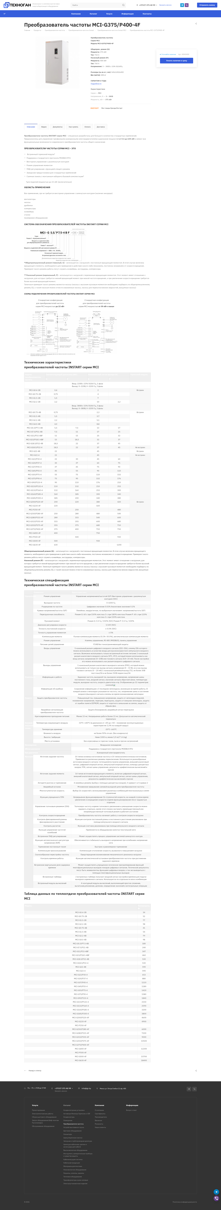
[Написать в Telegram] (216, 1192)
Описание (31, 127)
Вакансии (98, 1120)
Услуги (35, 1105)
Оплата (87, 127)
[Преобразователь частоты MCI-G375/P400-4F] (57, 62)
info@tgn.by (86, 1088)
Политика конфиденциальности (185, 1202)
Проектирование (38, 1110)
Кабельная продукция (71, 1163)
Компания (99, 1105)
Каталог (67, 1105)
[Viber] (187, 5)
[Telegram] (182, 5)
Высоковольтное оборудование (75, 1150)
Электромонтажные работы (42, 1114)
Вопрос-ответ (131, 1110)
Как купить (73, 127)
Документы (58, 127)
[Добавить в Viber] (216, 1198)
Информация (132, 1105)
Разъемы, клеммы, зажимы (73, 1173)
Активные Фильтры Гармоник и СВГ (76, 1114)
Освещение (67, 1120)
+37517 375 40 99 (147, 5)
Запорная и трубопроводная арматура (77, 1141)
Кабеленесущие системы (73, 1159)
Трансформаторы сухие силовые (75, 1180)
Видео (44, 127)
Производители (101, 1117)
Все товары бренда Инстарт (112, 108)
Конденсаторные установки (73, 1110)
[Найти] (124, 5)
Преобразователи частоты (73, 1124)
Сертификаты (100, 1114)
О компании (99, 1110)
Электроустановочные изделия (75, 1183)
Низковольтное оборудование (74, 1170)
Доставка (101, 127)
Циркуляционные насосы (72, 1138)
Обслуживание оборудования (43, 1126)
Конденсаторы (68, 1117)
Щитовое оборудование (72, 1131)
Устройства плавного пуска (73, 1127)
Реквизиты (99, 1124)
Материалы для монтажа (72, 1166)
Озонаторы (67, 1134)
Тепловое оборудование (72, 1177)
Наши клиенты (100, 1127)
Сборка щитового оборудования (44, 1117)
